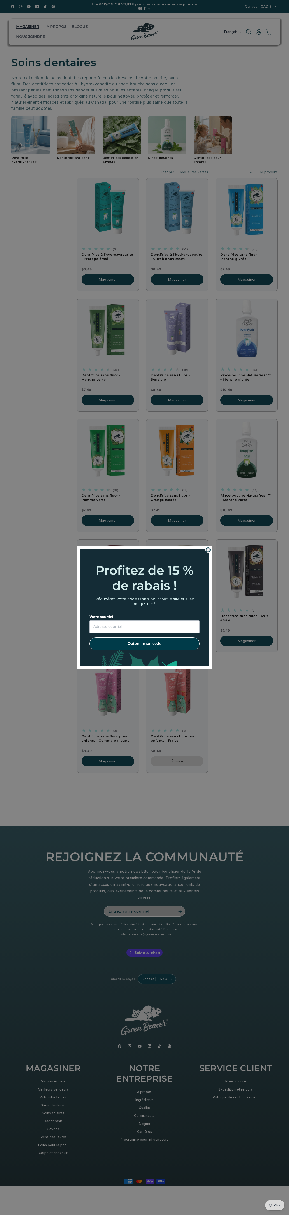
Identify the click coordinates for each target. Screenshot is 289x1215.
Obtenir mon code (144, 643)
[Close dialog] (208, 550)
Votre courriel (101, 617)
